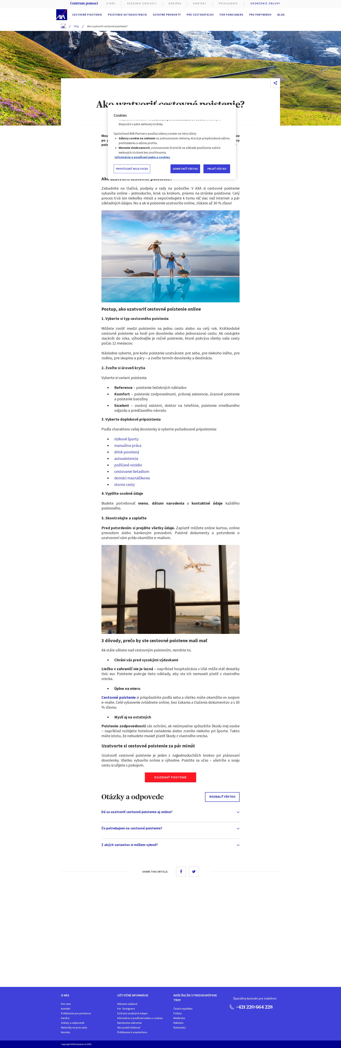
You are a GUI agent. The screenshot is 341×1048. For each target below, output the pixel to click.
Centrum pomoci (84, 3)
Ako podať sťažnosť (128, 1027)
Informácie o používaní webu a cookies (140, 1018)
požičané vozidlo (128, 464)
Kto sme (66, 1004)
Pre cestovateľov (200, 14)
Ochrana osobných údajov (132, 1013)
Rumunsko (179, 1027)
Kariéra (65, 1018)
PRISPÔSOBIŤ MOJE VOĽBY (132, 168)
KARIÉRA (175, 3)
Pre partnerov (260, 14)
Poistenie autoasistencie (127, 14)
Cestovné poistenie (87, 14)
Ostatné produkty (167, 14)
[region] (172, 142)
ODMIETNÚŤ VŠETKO (185, 168)
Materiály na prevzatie (74, 1027)
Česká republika (182, 1008)
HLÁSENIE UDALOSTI (142, 3)
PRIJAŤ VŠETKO (216, 168)
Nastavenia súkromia (129, 1023)
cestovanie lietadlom (131, 471)
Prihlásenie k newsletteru (132, 1032)
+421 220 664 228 (254, 1006)
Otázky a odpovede (72, 1023)
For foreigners (231, 14)
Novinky (65, 1032)
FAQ (76, 26)
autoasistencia (126, 458)
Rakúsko (178, 1023)
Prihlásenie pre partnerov (76, 1013)
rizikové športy (126, 438)
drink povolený (126, 451)
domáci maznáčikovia (132, 477)
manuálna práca (127, 445)
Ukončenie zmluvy (265, 3)
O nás (110, 3)
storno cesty (124, 484)
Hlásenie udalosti (127, 1004)
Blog (281, 14)
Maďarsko (179, 1018)
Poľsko (177, 1013)
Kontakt (200, 3)
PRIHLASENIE (228, 3)
